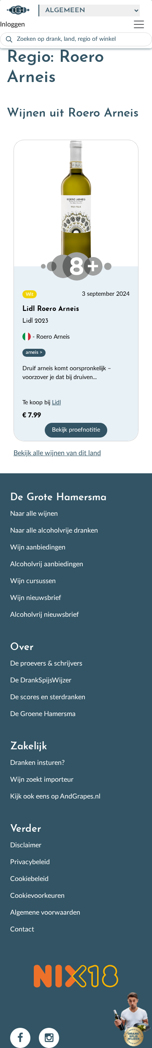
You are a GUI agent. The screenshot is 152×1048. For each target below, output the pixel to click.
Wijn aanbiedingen (37, 547)
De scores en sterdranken (47, 697)
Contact (22, 929)
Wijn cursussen (33, 581)
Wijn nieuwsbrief (35, 597)
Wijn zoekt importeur (41, 779)
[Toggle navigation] (142, 24)
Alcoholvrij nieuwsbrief (44, 614)
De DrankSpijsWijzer (40, 680)
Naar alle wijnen (34, 513)
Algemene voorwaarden (45, 912)
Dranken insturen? (37, 762)
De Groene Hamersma (43, 714)
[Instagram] (52, 1037)
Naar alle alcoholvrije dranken (54, 530)
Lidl (56, 403)
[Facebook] (24, 1037)
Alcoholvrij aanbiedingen (46, 564)
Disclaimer (25, 845)
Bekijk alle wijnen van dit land (57, 453)
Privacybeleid (30, 862)
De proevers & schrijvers (46, 663)
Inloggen (12, 24)
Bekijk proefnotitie (76, 430)
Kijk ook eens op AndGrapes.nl (55, 796)
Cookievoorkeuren (37, 895)
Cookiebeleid (29, 879)
